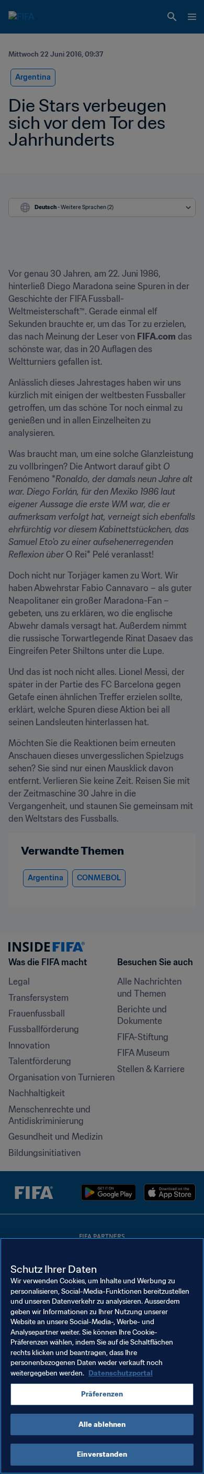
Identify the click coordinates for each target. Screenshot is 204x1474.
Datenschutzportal (120, 1373)
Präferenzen (102, 1394)
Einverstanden (102, 1454)
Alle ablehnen (102, 1424)
